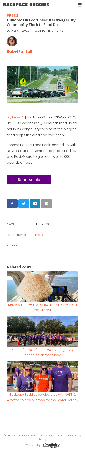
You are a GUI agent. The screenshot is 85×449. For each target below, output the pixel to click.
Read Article (29, 179)
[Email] (46, 203)
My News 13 (15, 117)
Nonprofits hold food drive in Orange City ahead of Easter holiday (42, 352)
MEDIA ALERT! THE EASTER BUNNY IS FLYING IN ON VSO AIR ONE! (42, 307)
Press (12, 15)
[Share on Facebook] (12, 203)
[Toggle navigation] (80, 4)
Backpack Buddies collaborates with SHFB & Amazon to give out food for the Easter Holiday (42, 397)
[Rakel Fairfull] (12, 41)
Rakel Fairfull (19, 51)
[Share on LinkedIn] (35, 203)
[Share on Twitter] (23, 203)
